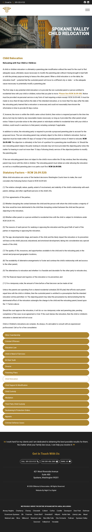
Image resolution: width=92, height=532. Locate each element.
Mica (18, 518)
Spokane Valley (81, 518)
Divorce (8, 366)
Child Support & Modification (16, 385)
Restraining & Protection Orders (17, 410)
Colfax (52, 511)
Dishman (86, 511)
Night (46, 490)
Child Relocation (11, 379)
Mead (85, 514)
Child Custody (10, 391)
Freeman (29, 514)
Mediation (9, 398)
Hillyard (57, 514)
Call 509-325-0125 (28, 461)
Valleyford (46, 522)
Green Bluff (38, 514)
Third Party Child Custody (15, 404)
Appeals (8, 416)
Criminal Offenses (12, 341)
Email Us (8, 2)
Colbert (45, 511)
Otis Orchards (61, 518)
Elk (22, 514)
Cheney (28, 511)
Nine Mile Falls (48, 518)
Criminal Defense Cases (14, 423)
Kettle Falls (66, 514)
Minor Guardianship (12, 335)
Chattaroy (19, 511)
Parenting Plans (11, 373)
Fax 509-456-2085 (48, 461)
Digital (54, 490)
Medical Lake (9, 518)
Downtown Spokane (12, 514)
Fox (50, 490)
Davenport (68, 511)
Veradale (55, 522)
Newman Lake (36, 518)
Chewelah (36, 511)
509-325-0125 (20, 2)
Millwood (25, 518)
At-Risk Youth (10, 360)
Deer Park (77, 511)
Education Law (10, 348)
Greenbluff (49, 514)
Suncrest (37, 522)
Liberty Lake (76, 514)
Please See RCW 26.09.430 (70, 94)
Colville (59, 511)
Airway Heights (8, 511)
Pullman (71, 518)
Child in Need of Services (15, 354)
